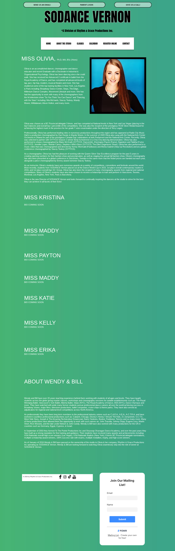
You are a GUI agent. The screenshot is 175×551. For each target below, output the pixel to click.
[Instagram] (65, 477)
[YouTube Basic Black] (74, 477)
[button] (64, 43)
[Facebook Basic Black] (60, 477)
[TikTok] (70, 477)
